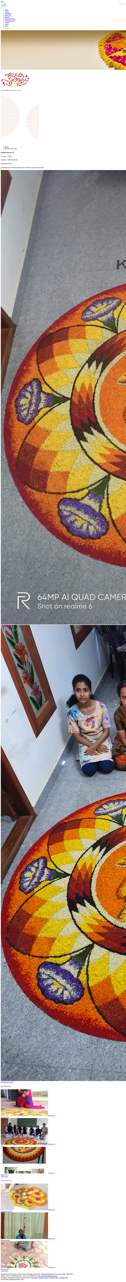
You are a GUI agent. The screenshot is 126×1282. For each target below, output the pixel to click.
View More (4, 1176)
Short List (8, 15)
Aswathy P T (5, 1117)
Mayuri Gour (5, 1269)
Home (7, 10)
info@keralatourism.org (49, 1276)
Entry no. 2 (51, 1115)
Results (7, 17)
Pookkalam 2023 (10, 21)
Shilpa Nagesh (5, 1240)
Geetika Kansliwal (6, 1211)
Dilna (2, 1146)
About (7, 12)
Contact (7, 22)
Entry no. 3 (51, 1144)
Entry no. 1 (51, 1173)
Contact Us (64, 1278)
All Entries (8, 13)
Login (6, 24)
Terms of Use (43, 1278)
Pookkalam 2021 (10, 19)
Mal (2, 1)
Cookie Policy (54, 1278)
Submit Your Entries (7, 1082)
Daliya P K (4, 1175)
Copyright (34, 1278)
